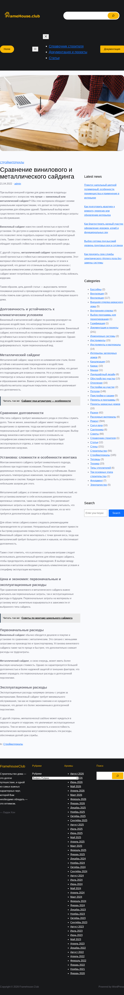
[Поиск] (113, 15)
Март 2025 (76, 846)
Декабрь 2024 (78, 858)
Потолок (95, 391)
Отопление (96, 383)
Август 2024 (77, 875)
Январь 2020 (77, 973)
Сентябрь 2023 (78, 922)
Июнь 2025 (76, 833)
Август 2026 (77, 773)
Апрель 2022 (77, 956)
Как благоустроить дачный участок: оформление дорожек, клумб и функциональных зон (103, 228)
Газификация (97, 323)
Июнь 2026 (76, 782)
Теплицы (95, 459)
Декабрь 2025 (78, 807)
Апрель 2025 (77, 841)
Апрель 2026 (77, 790)
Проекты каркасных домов (105, 404)
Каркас (94, 366)
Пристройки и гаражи (102, 395)
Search (116, 513)
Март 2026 (76, 795)
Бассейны (96, 289)
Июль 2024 (76, 880)
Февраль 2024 (78, 901)
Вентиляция (97, 293)
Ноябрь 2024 (77, 863)
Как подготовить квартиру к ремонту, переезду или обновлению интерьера (99, 210)
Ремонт (94, 421)
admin (17, 183)
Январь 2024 (77, 905)
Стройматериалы (12, 162)
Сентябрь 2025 (78, 820)
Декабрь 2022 (78, 948)
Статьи (94, 442)
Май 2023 (75, 939)
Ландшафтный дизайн (102, 374)
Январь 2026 (77, 803)
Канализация (97, 361)
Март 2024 (76, 897)
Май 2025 (75, 837)
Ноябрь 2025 (77, 812)
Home (7, 49)
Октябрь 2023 (78, 918)
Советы (94, 434)
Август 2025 (77, 824)
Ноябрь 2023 (77, 914)
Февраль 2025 (78, 850)
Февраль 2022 (78, 960)
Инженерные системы (102, 336)
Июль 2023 (76, 931)
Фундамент (96, 480)
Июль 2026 (76, 778)
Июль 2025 (76, 829)
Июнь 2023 (76, 935)
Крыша (94, 370)
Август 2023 (77, 926)
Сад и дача (96, 425)
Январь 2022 (77, 965)
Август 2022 (77, 952)
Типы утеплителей (100, 468)
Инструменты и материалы (105, 344)
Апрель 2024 (77, 892)
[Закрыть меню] (46, 36)
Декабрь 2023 (78, 909)
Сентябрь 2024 (78, 871)
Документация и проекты (104, 327)
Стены (94, 446)
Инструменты (98, 340)
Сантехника (97, 429)
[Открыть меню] (35, 49)
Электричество (98, 485)
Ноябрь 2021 (77, 969)
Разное (94, 412)
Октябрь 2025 (78, 816)
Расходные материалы (103, 417)
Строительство (98, 451)
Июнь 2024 (76, 884)
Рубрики (37, 773)
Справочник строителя (103, 438)
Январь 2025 (77, 854)
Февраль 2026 (78, 799)
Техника (94, 463)
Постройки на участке (102, 387)
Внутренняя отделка (101, 310)
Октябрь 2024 (78, 867)
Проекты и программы (103, 400)
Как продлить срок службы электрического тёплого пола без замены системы (102, 258)
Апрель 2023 (77, 943)
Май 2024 (75, 888)
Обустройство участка (102, 378)
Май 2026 (75, 786)
